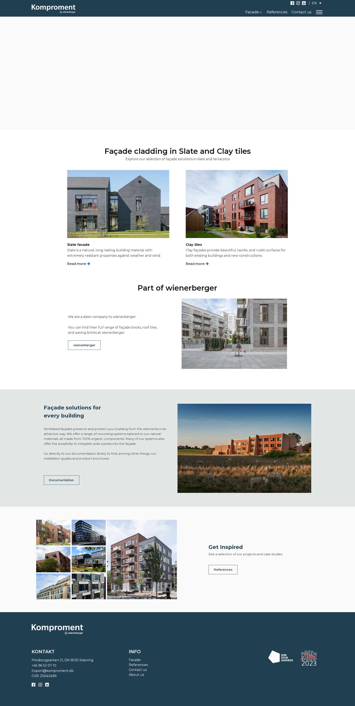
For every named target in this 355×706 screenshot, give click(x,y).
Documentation (61, 480)
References (223, 569)
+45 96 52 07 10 (44, 665)
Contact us (138, 670)
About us (136, 675)
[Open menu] (319, 12)
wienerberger (84, 345)
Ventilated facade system (62, 161)
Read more (67, 65)
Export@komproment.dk (53, 671)
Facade (135, 660)
